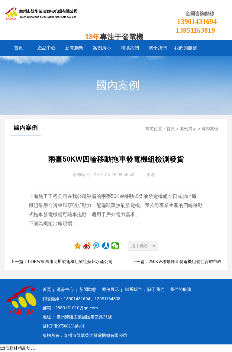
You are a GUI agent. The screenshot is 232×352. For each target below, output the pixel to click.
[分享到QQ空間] (78, 245)
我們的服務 (185, 47)
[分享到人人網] (106, 245)
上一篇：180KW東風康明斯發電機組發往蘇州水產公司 (62, 261)
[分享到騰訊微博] (96, 245)
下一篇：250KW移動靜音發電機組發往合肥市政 (176, 261)
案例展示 (102, 47)
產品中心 (46, 47)
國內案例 (118, 85)
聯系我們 (130, 47)
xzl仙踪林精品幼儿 (17, 348)
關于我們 (158, 47)
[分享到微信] (115, 245)
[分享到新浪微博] (87, 245)
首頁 (18, 47)
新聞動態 (74, 47)
